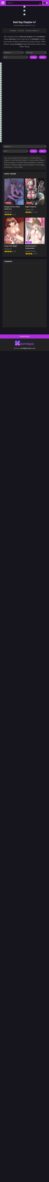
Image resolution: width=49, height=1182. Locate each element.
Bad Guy (32, 25)
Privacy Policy (24, 336)
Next (42, 57)
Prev (34, 57)
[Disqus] (24, 295)
